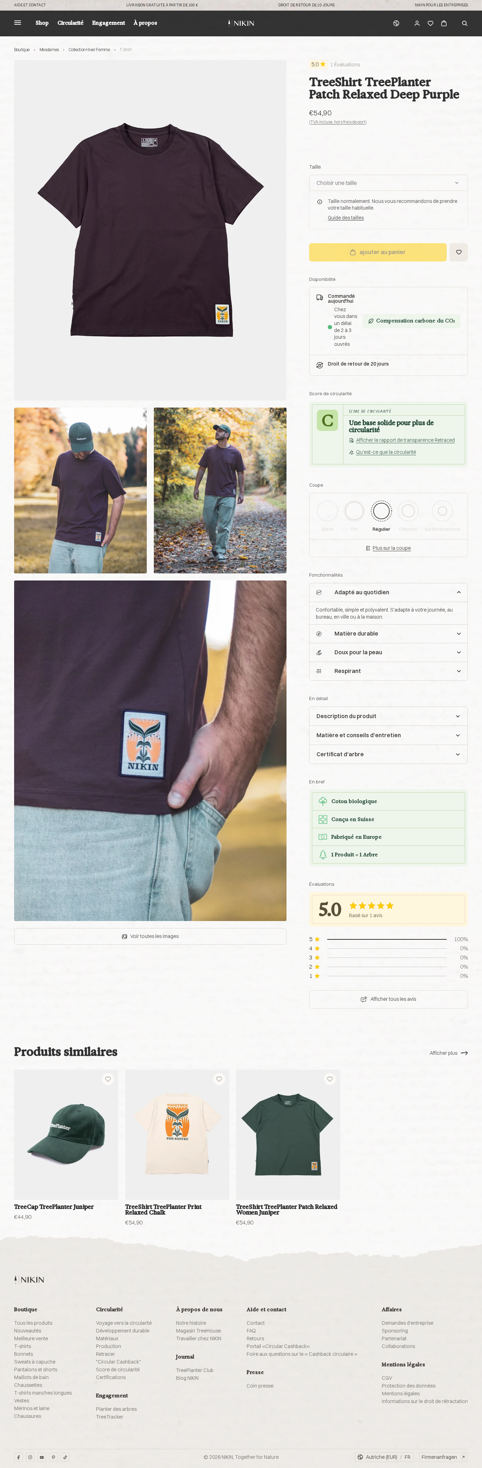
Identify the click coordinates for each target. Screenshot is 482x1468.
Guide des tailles (346, 218)
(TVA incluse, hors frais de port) (338, 122)
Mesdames (49, 49)
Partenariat (394, 1338)
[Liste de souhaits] (430, 23)
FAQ (251, 1331)
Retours (255, 1338)
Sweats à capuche (34, 1362)
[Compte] (417, 23)
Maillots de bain (31, 1377)
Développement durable (122, 1331)
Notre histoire (191, 1323)
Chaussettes (28, 1385)
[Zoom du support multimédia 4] (150, 750)
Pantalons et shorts (35, 1369)
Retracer (105, 1354)
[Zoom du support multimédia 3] (220, 490)
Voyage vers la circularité (124, 1323)
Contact (256, 1323)
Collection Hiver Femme (89, 49)
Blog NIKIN (187, 1378)
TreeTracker (109, 1417)
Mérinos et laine (31, 1408)
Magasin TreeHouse (198, 1331)
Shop (42, 23)
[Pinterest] (53, 1457)
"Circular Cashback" (118, 1362)
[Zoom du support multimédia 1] (150, 230)
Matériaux (107, 1338)
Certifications (111, 1377)
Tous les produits (33, 1323)
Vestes (21, 1400)
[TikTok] (65, 1457)
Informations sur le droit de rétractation (425, 1401)
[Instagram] (30, 1457)
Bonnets (23, 1354)
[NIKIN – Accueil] (29, 1280)
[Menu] (17, 23)
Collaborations (398, 1346)
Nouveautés (27, 1331)
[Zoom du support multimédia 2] (80, 490)
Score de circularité (118, 1369)
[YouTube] (41, 1457)
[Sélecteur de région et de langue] (396, 23)
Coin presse (260, 1386)
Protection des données (408, 1386)
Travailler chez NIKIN (198, 1338)
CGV (387, 1378)
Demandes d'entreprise (407, 1323)
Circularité (71, 23)
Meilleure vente (31, 1338)
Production (108, 1346)
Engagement (108, 23)
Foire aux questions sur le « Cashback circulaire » (302, 1354)
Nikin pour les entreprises (441, 5)
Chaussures (27, 1416)
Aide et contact (30, 5)
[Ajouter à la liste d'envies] (459, 252)
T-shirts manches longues (43, 1393)
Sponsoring (395, 1331)
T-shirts (22, 1346)
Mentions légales (401, 1393)
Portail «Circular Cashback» (278, 1346)
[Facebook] (18, 1457)
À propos (145, 23)
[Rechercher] (464, 23)
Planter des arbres (116, 1409)
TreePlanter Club (194, 1370)
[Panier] (444, 23)
